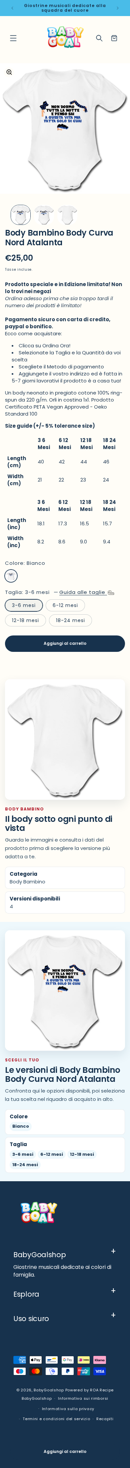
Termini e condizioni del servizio (56, 1418)
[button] (13, 38)
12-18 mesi (25, 620)
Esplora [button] (26, 1294)
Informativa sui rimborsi (83, 1398)
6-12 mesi (65, 605)
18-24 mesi (70, 620)
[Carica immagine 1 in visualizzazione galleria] (21, 215)
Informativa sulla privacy (68, 1408)
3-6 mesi (24, 605)
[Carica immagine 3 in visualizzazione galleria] (67, 215)
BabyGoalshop (49, 1390)
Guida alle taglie (83, 592)
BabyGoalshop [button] (39, 1255)
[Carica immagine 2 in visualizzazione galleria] (44, 215)
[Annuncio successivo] (118, 8)
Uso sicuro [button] (31, 1318)
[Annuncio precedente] (12, 8)
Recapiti (105, 1418)
